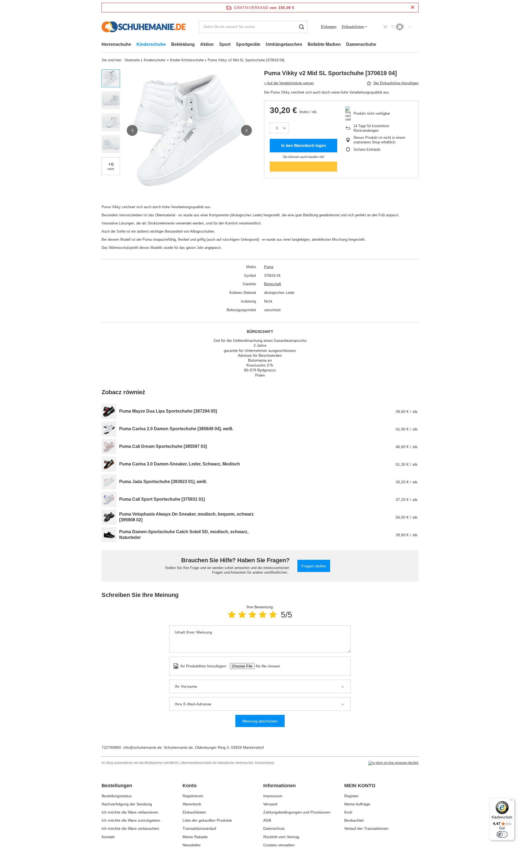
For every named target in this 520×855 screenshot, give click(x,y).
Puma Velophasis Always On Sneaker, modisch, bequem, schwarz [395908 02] (186, 517)
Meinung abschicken (260, 721)
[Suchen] (301, 27)
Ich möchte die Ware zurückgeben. (131, 820)
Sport (224, 44)
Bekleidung (183, 44)
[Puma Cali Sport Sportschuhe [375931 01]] (109, 499)
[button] (132, 130)
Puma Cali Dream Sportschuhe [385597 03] (163, 446)
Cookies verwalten (279, 845)
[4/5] (262, 614)
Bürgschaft (272, 284)
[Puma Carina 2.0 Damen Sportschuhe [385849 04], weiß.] (109, 429)
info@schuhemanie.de (142, 747)
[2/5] (242, 614)
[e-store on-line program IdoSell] (393, 763)
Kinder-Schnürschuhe (187, 60)
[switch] (502, 834)
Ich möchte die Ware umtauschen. (131, 828)
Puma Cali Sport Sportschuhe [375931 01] (162, 499)
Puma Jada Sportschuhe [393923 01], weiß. (163, 481)
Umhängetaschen (284, 44)
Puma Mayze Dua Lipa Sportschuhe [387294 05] (168, 411)
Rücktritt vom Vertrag (281, 837)
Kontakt (108, 837)
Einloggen (328, 27)
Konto (190, 785)
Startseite (132, 60)
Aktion (207, 44)
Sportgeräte (248, 44)
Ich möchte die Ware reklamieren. (130, 812)
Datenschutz (274, 828)
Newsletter (192, 845)
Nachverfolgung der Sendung (127, 804)
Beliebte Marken (324, 44)
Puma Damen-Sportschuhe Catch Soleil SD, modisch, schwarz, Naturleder (183, 534)
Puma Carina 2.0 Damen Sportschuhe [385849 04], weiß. (176, 428)
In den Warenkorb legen (303, 145)
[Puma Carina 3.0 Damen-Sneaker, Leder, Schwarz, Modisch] (109, 464)
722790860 (111, 747)
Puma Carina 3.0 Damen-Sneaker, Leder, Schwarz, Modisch (179, 464)
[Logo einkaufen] (144, 26)
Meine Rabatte (195, 837)
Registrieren (193, 796)
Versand (270, 804)
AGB (267, 820)
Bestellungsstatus (117, 796)
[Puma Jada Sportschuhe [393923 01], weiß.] (109, 481)
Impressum (272, 796)
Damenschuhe (361, 44)
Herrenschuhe (116, 44)
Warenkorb (192, 804)
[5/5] (273, 614)
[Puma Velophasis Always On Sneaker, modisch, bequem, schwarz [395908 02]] (109, 517)
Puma (268, 267)
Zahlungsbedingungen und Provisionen (296, 812)
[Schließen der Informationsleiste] (412, 7)
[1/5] (232, 614)
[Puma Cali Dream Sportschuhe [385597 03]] (109, 446)
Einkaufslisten (353, 27)
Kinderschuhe (151, 44)
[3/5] (252, 614)
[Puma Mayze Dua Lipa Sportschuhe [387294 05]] (109, 411)
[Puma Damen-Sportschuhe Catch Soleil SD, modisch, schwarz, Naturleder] (109, 534)
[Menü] (511, 801)
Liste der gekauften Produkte (207, 820)
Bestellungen (117, 785)
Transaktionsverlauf (199, 828)
